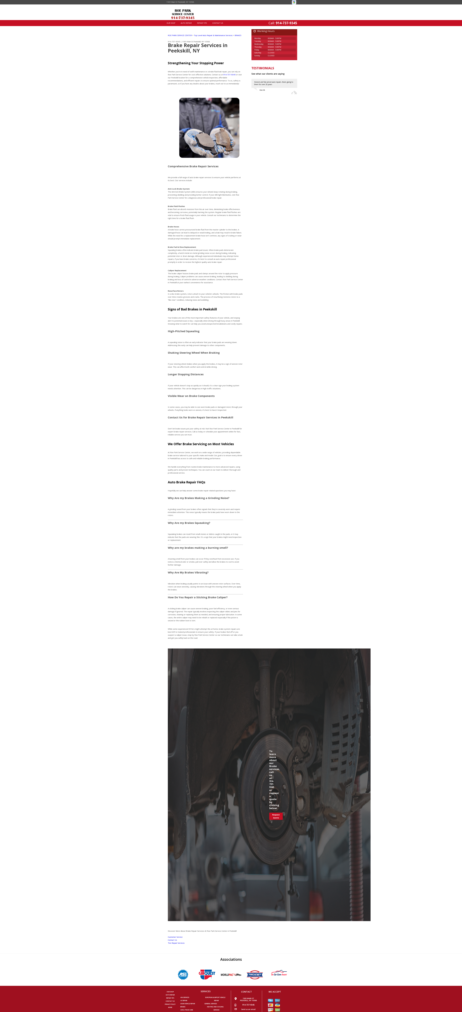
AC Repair (183, 1001)
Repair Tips (202, 23)
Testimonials (262, 68)
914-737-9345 (286, 23)
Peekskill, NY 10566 (201, 41)
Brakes (182, 1007)
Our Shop (171, 23)
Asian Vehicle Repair (187, 1004)
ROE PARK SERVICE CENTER (180, 35)
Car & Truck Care (186, 1010)
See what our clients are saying (268, 73)
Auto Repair (186, 23)
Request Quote (276, 816)
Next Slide (295, 92)
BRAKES (238, 35)
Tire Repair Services (176, 943)
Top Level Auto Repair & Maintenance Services (213, 35)
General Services (210, 1004)
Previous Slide (291, 92)
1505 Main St (187, 41)
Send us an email (248, 1009)
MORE (170, 1007)
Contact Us (217, 23)
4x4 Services (184, 997)
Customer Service (175, 937)
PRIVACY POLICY (170, 1004)
